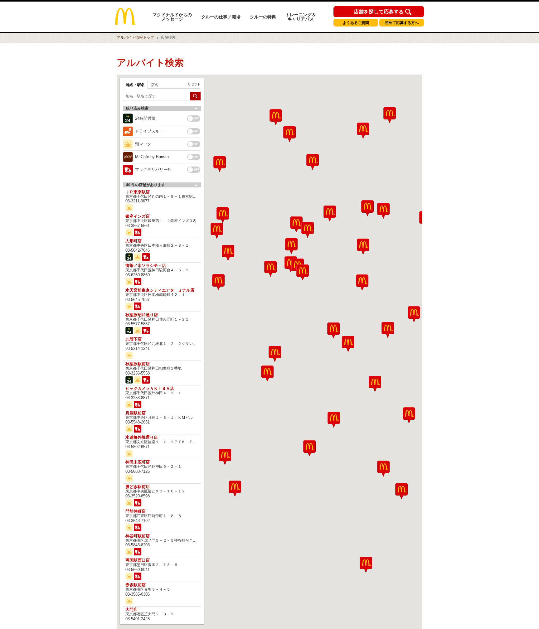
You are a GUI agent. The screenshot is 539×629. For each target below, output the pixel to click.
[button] (225, 457)
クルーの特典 (263, 17)
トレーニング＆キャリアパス (300, 16)
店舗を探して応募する (379, 11)
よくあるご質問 (356, 23)
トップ (135, 37)
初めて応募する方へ (402, 23)
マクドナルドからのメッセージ (172, 16)
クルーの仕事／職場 (220, 17)
